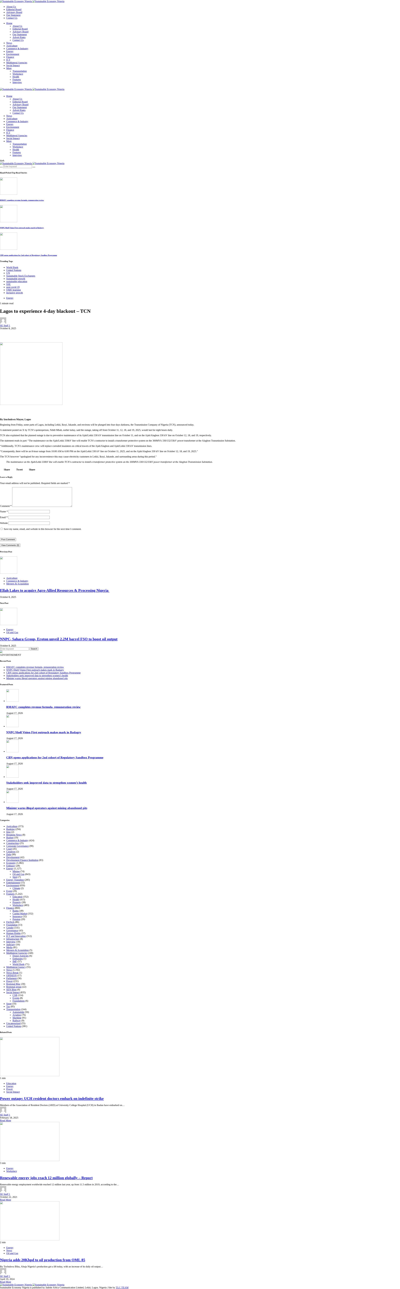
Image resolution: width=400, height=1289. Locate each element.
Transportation (19, 71)
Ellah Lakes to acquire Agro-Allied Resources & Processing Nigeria (54, 590)
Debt (8, 854)
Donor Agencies (20, 955)
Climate (16, 888)
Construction (12, 843)
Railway (16, 1020)
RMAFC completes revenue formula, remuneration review (22, 200)
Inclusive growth (14, 292)
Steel (14, 877)
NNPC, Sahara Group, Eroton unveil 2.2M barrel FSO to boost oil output (59, 639)
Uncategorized (13, 1023)
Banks (15, 910)
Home (9, 23)
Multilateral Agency (16, 967)
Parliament (11, 978)
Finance (10, 57)
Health (15, 76)
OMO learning (13, 290)
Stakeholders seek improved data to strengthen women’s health (37, 675)
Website (4, 523)
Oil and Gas (12, 632)
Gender (10, 927)
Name (4, 511)
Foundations (18, 1001)
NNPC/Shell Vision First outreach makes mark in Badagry (22, 228)
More (9, 68)
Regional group (14, 986)
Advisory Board (14, 12)
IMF (14, 961)
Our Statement (13, 15)
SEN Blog (11, 989)
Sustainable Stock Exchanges (20, 275)
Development (13, 857)
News (9, 43)
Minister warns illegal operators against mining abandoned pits (37, 678)
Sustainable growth (15, 278)
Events (15, 998)
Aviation (16, 1015)
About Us (11, 6)
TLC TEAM (122, 1287)
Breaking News (14, 834)
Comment (6, 506)
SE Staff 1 (5, 325)
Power (9, 981)
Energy (9, 51)
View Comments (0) (10, 545)
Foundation (12, 925)
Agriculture (12, 45)
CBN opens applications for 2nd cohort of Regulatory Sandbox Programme (28, 255)
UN (8, 273)
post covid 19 (13, 287)
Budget (9, 837)
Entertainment (13, 882)
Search (34, 649)
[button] (2, 160)
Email (4, 517)
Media (9, 947)
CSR (14, 995)
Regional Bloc (13, 984)
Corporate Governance (17, 846)
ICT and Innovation (16, 936)
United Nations (13, 270)
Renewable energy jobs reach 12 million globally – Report (46, 1178)
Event (9, 891)
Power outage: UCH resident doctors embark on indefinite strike (52, 1098)
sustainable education (16, 281)
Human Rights (13, 933)
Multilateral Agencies (16, 62)
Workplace (17, 74)
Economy (11, 863)
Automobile (18, 1012)
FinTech (10, 922)
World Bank (12, 267)
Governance (12, 930)
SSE (8, 284)
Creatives (10, 851)
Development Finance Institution (22, 860)
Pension (16, 919)
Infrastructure (12, 939)
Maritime (16, 1017)
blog (8, 832)
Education (17, 896)
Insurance (17, 916)
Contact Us (11, 18)
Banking (10, 829)
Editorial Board (13, 9)
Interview (17, 82)
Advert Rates (18, 37)
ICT (8, 59)
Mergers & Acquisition (17, 583)
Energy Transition (15, 879)
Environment (12, 54)
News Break (12, 972)
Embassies (17, 958)
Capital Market (19, 913)
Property (16, 902)
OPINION (11, 975)
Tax (8, 1006)
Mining (16, 871)
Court (9, 848)
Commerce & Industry (17, 48)
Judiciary (10, 944)
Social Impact (13, 65)
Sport (9, 1003)
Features (16, 79)
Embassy (10, 865)
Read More (5, 1120)
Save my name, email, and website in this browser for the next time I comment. (42, 529)
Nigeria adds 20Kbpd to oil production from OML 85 (42, 1260)
